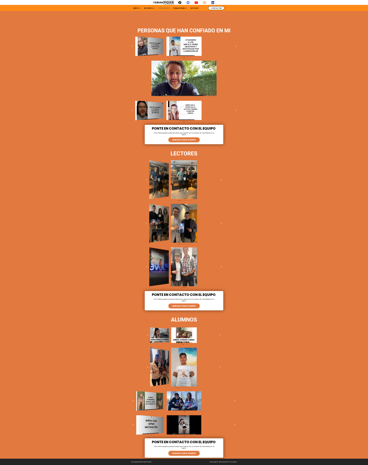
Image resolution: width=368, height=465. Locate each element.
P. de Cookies (232, 462)
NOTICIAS (194, 8)
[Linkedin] (212, 2)
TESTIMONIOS (164, 8)
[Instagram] (204, 2)
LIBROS (136, 8)
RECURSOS (148, 8)
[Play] (149, 46)
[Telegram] (188, 2)
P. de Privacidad (222, 462)
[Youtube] (196, 2)
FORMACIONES (179, 8)
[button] (216, 8)
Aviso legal (213, 462)
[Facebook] (179, 2)
